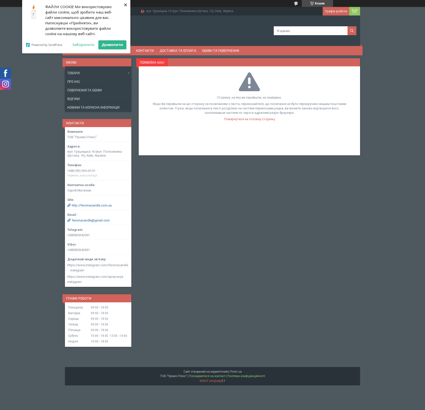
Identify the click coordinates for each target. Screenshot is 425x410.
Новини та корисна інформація (93, 107)
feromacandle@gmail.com (91, 220)
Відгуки (73, 99)
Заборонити (83, 44)
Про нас (73, 82)
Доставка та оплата (178, 50)
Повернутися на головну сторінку (249, 119)
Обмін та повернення (220, 50)
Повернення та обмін (84, 90)
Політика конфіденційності (246, 376)
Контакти (145, 50)
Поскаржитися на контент (207, 376)
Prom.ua (236, 371)
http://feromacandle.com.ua (92, 205)
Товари (73, 73)
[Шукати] (352, 30)
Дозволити (112, 44)
